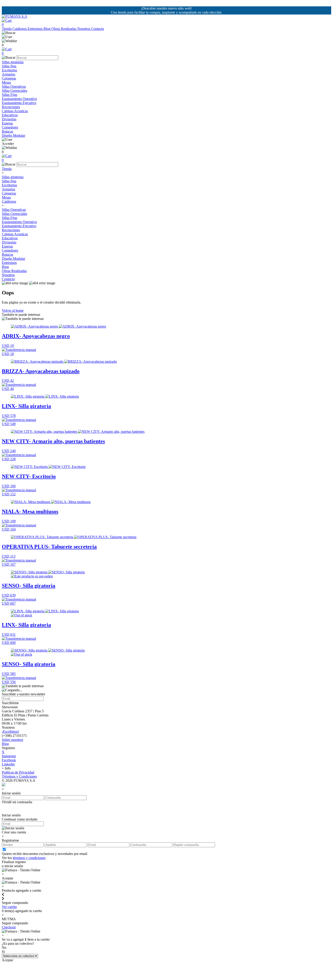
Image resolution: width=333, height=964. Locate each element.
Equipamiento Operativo (19, 99)
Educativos (10, 115)
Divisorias (9, 119)
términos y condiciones (29, 858)
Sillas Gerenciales (14, 91)
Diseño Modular (13, 135)
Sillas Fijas (9, 95)
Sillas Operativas (14, 86)
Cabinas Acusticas (15, 111)
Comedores (10, 127)
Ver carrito (9, 907)
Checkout (9, 927)
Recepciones (11, 107)
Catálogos (20, 29)
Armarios (8, 74)
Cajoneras (9, 78)
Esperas (7, 123)
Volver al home (13, 310)
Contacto (97, 29)
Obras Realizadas (64, 29)
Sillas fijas (9, 66)
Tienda (7, 29)
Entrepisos (35, 29)
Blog (47, 29)
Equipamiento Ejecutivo (19, 103)
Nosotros (84, 29)
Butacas (7, 131)
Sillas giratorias (13, 62)
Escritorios (9, 70)
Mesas (6, 82)
